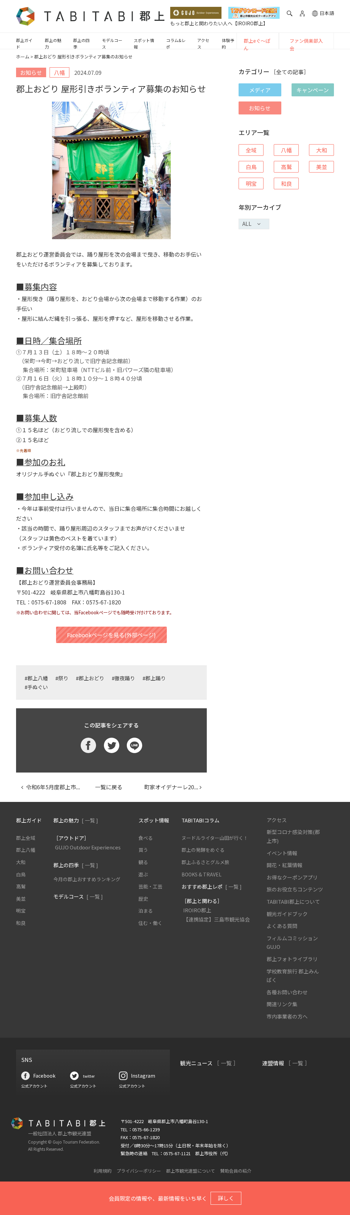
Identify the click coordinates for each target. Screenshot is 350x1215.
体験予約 (228, 43)
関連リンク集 (282, 1004)
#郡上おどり (90, 678)
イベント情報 (282, 853)
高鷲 (286, 167)
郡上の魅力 (53, 43)
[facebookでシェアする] (88, 745)
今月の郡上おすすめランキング (86, 879)
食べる (145, 837)
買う (143, 849)
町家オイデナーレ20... (168, 787)
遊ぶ (143, 874)
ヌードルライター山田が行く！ (214, 837)
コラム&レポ (176, 43)
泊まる (145, 910)
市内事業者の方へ (287, 1016)
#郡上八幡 (36, 678)
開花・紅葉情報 (284, 865)
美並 (321, 167)
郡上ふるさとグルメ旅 (205, 862)
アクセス (203, 43)
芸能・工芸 (150, 886)
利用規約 (102, 1171)
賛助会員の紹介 (235, 1171)
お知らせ (260, 108)
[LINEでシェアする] (134, 745)
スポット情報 (144, 43)
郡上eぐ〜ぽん (257, 44)
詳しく (226, 1198)
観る (143, 862)
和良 (286, 183)
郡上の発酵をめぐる (203, 849)
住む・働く (150, 922)
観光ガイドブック (287, 913)
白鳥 (251, 167)
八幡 (286, 150)
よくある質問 (282, 925)
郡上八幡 (25, 849)
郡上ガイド (24, 43)
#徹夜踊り (123, 678)
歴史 (143, 898)
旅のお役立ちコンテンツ (295, 889)
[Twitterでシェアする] (111, 745)
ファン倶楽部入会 (306, 44)
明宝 (251, 183)
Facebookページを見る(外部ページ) (111, 635)
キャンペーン (312, 90)
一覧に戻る (108, 787)
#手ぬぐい (36, 687)
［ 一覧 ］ (226, 1063)
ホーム (22, 56)
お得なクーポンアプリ (292, 877)
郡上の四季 (81, 43)
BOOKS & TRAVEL (201, 874)
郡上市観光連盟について (190, 1171)
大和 (321, 150)
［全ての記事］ (290, 72)
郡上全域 (25, 837)
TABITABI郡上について (293, 901)
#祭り (61, 678)
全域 (251, 150)
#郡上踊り (154, 678)
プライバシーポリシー (139, 1171)
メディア (260, 90)
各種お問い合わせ (287, 992)
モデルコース (112, 43)
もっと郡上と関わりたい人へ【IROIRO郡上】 (219, 23)
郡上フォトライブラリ (292, 959)
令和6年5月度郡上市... (51, 787)
